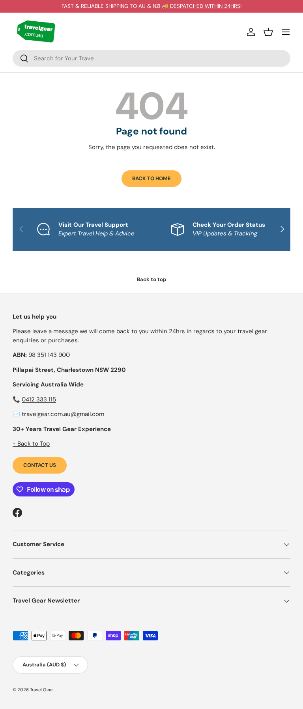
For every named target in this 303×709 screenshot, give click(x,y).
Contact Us (39, 465)
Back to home (151, 178)
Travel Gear (41, 689)
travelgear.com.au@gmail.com (63, 414)
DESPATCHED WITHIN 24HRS (204, 6)
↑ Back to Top (31, 444)
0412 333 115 (39, 399)
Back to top (151, 279)
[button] (268, 32)
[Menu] (285, 32)
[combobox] (151, 58)
